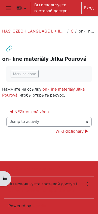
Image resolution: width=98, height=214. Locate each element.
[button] (21, 8)
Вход (89, 7)
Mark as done (24, 74)
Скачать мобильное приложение (41, 190)
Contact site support (35, 168)
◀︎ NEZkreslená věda (29, 111)
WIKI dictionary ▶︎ (72, 131)
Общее (72, 31)
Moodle (39, 205)
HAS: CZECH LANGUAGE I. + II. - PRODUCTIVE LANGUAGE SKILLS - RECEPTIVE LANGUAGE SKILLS (33, 31)
